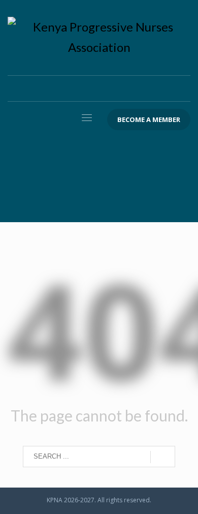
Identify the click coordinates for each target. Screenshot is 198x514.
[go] (162, 457)
